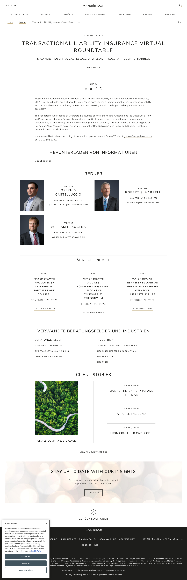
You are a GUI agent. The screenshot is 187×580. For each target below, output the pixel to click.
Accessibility (127, 539)
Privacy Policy (87, 539)
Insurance (103, 362)
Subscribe (93, 493)
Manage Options (26, 570)
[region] (26, 549)
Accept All (25, 556)
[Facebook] (96, 89)
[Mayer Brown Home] (93, 5)
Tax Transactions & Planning (52, 351)
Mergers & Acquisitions (48, 345)
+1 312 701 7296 (74, 232)
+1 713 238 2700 (149, 198)
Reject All (26, 563)
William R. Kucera (105, 58)
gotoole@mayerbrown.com (138, 136)
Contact (86, 545)
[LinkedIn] (85, 89)
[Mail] (91, 89)
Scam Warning (107, 539)
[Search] (180, 5)
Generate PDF (93, 67)
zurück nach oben (93, 518)
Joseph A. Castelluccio (72, 58)
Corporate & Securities (48, 356)
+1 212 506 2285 (75, 200)
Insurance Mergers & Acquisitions (117, 351)
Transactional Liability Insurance (117, 345)
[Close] (46, 523)
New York (59, 200)
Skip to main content (12, 2)
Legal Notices (68, 539)
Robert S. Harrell (136, 58)
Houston (134, 198)
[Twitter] (100, 89)
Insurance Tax (105, 356)
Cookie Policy (36, 551)
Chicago (59, 232)
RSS (96, 545)
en (179, 22)
